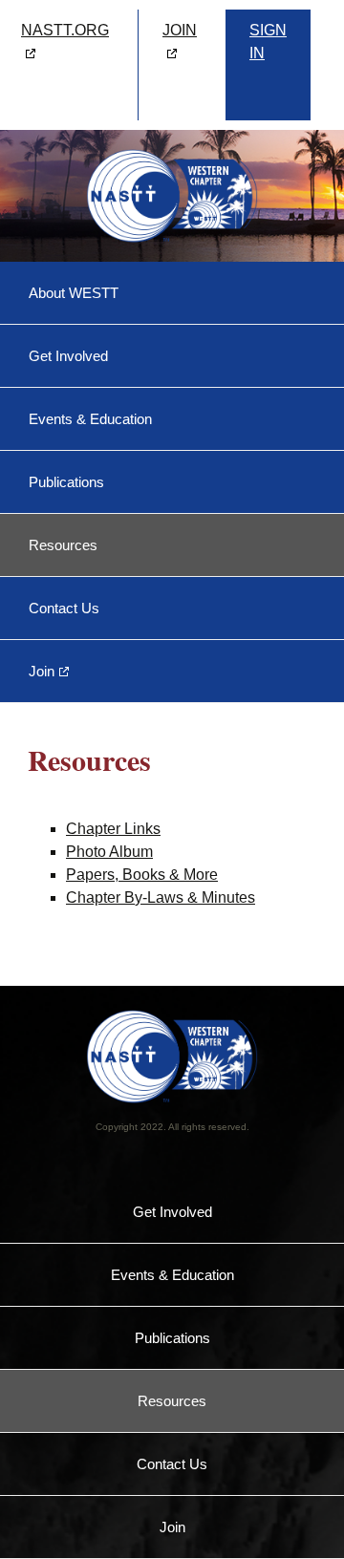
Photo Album (109, 852)
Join (41, 671)
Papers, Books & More (142, 874)
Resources (63, 545)
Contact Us (64, 608)
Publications (66, 482)
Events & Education (90, 419)
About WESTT (73, 293)
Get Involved (68, 356)
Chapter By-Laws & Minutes (160, 897)
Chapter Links (113, 829)
